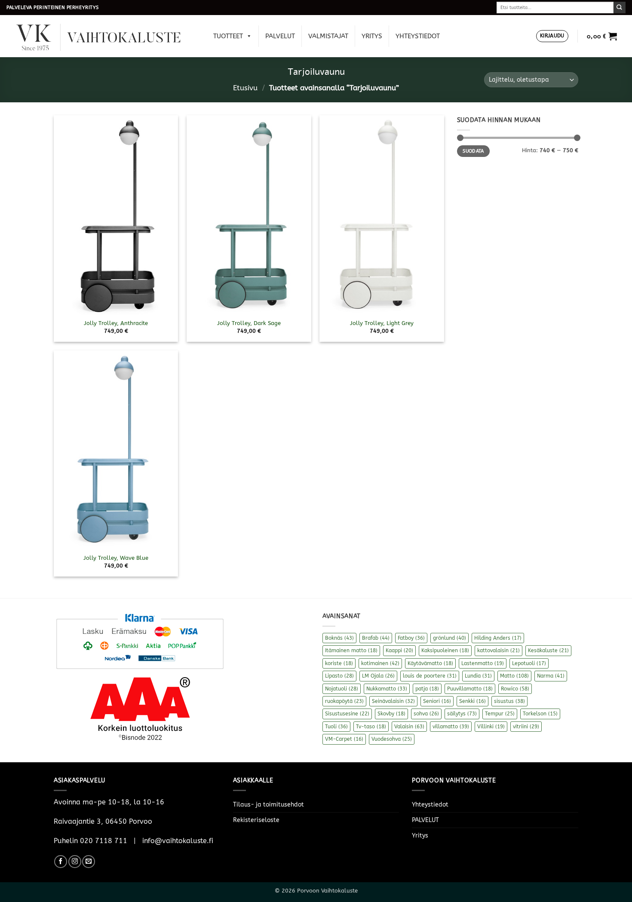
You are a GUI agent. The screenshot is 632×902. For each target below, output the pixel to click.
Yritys (372, 36)
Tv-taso (371, 727)
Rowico (515, 689)
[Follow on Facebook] (60, 861)
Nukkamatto (386, 689)
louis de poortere (430, 676)
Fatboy (411, 638)
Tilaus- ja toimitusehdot (268, 804)
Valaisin (409, 727)
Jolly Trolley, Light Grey (382, 323)
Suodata (473, 151)
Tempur (500, 714)
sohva (426, 714)
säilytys (462, 714)
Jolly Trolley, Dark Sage (249, 323)
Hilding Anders (498, 638)
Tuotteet (228, 36)
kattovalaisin (498, 650)
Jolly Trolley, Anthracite (116, 323)
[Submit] (620, 7)
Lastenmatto (482, 663)
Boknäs (339, 638)
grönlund (449, 638)
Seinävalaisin (393, 701)
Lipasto (339, 676)
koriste (339, 663)
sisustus (509, 701)
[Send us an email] (88, 861)
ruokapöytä (344, 701)
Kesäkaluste (548, 650)
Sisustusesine (347, 714)
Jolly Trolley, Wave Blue (115, 558)
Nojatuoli (341, 689)
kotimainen (380, 663)
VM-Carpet (344, 739)
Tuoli (336, 727)
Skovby (391, 714)
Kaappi (399, 650)
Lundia (478, 676)
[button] (552, 36)
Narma (551, 676)
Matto (514, 676)
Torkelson (540, 714)
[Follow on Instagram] (74, 861)
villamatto (451, 727)
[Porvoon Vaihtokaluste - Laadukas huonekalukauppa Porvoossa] (104, 36)
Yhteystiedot (418, 36)
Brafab (376, 638)
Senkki (472, 701)
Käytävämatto (430, 663)
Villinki (491, 727)
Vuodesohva (391, 739)
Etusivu (245, 88)
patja (427, 689)
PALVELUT (280, 36)
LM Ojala (378, 676)
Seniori (437, 701)
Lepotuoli (529, 663)
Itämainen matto (351, 650)
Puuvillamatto (470, 689)
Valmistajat (328, 36)
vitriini (526, 727)
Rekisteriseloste (256, 820)
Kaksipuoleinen (445, 650)
